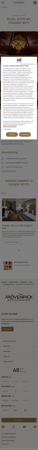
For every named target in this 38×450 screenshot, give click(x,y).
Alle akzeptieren (24, 134)
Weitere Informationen (9, 126)
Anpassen (12, 134)
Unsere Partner (7, 129)
